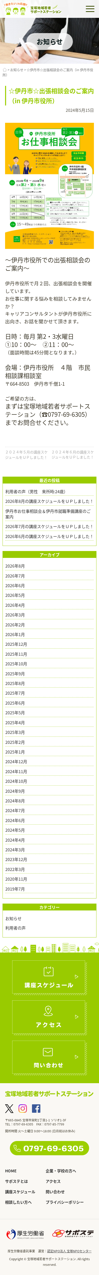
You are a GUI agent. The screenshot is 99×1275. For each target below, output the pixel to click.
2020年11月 (16, 879)
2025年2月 (15, 742)
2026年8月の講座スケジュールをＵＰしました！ (49, 501)
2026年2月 (15, 624)
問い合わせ (55, 1191)
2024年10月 (16, 781)
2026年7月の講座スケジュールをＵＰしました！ (49, 526)
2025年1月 (15, 752)
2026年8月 (15, 566)
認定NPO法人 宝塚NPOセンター (69, 1251)
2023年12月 (16, 859)
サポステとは (16, 1181)
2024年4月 (15, 840)
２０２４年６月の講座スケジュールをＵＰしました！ (72, 454)
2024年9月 (15, 791)
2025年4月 (15, 722)
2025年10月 (16, 663)
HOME (10, 1170)
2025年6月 (15, 703)
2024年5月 (15, 830)
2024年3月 (15, 849)
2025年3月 (15, 732)
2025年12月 (16, 644)
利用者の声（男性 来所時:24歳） (36, 491)
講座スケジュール (20, 1191)
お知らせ (13, 918)
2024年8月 (15, 800)
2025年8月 (15, 683)
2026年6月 (15, 585)
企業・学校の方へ (61, 1170)
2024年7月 (15, 810)
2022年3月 (15, 869)
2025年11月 (16, 654)
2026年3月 (15, 615)
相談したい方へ (18, 1202)
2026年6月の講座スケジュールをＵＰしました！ (49, 536)
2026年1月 (15, 634)
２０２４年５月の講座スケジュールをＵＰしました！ (26, 454)
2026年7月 (15, 576)
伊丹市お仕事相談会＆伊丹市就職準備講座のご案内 (48, 514)
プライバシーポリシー (65, 1202)
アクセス (53, 1181)
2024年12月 (16, 761)
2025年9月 (15, 673)
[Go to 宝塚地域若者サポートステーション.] (5, 69)
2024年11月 (16, 771)
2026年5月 (15, 595)
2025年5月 (15, 712)
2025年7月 (15, 693)
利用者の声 (15, 928)
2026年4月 (15, 605)
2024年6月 (15, 820)
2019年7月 (15, 889)
